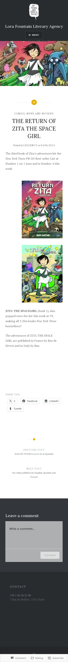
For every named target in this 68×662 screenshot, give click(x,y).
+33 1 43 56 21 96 (20, 595)
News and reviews (40, 113)
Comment (50, 555)
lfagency (30, 145)
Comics (19, 113)
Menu (35, 35)
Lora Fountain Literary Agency (34, 26)
